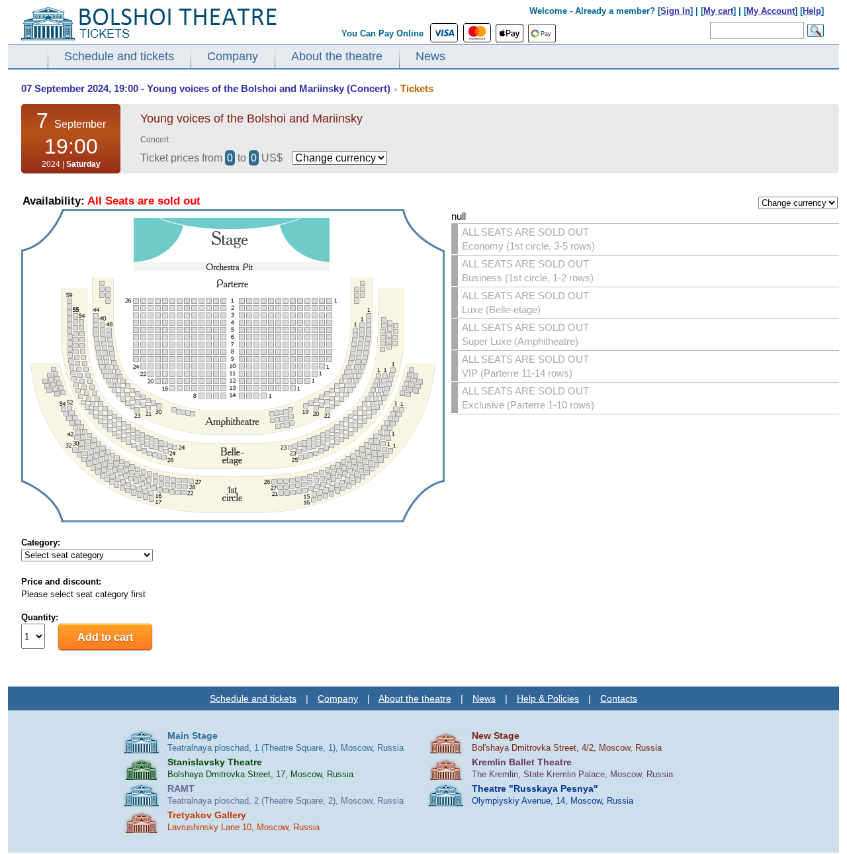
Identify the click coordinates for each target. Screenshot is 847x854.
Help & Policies (548, 698)
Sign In (675, 11)
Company (232, 56)
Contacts (618, 698)
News (430, 56)
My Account (770, 11)
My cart (718, 11)
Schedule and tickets (119, 56)
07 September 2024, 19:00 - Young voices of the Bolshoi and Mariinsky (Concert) (205, 88)
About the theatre (336, 56)
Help (812, 11)
